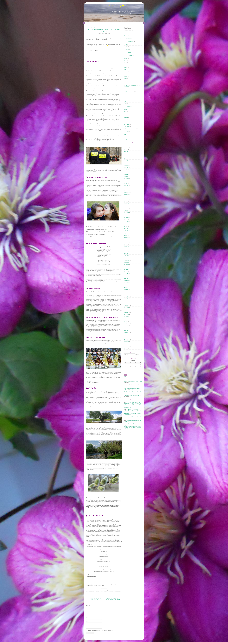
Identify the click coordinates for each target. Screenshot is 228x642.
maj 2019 (125, 294)
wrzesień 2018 (126, 312)
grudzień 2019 (126, 280)
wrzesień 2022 (126, 214)
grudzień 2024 (126, 174)
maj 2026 (125, 144)
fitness (125, 65)
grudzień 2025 (126, 153)
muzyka (125, 99)
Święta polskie (128, 38)
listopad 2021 (126, 233)
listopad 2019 (126, 282)
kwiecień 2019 (126, 296)
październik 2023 (127, 192)
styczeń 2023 (126, 208)
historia (125, 71)
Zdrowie (127, 49)
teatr (125, 134)
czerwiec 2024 (126, 181)
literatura (125, 80)
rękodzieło (126, 117)
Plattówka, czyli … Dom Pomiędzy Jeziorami (131, 395)
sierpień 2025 (126, 156)
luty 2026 (125, 149)
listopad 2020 (126, 257)
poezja (127, 131)
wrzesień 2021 (126, 235)
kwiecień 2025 (126, 165)
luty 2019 (125, 300)
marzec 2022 (126, 224)
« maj (125, 376)
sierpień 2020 (126, 264)
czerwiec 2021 (126, 242)
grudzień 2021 (126, 230)
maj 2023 (125, 201)
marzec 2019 (126, 298)
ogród (125, 103)
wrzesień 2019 (126, 287)
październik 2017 (127, 337)
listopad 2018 (126, 307)
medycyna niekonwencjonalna (129, 91)
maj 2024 (125, 183)
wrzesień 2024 (126, 176)
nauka (125, 101)
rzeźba (125, 122)
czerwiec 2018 (126, 319)
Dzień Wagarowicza (112, 589)
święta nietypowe (130, 41)
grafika (125, 69)
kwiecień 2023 (126, 203)
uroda (125, 136)
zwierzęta (125, 139)
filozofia (125, 62)
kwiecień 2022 (126, 221)
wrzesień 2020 (126, 262)
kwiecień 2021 (126, 246)
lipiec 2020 (126, 267)
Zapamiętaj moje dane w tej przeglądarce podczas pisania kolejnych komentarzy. (101, 630)
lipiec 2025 (126, 158)
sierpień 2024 (126, 178)
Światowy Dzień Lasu (90, 591)
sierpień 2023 (126, 194)
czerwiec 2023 (126, 199)
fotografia (125, 67)
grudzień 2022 (126, 210)
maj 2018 (125, 321)
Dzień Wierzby (118, 589)
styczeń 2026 (126, 151)
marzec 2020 (126, 276)
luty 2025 (125, 169)
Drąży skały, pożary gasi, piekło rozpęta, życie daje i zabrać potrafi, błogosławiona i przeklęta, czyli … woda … (113, 599)
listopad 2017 (126, 334)
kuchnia (125, 78)
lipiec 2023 (126, 196)
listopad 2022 (126, 212)
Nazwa (87, 617)
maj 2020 (125, 271)
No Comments (107, 33)
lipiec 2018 (126, 316)
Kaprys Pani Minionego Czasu (114, 5)
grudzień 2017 (126, 332)
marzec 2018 (126, 325)
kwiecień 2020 (126, 273)
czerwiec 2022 (126, 217)
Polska (125, 111)
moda (125, 96)
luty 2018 (125, 328)
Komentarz (88, 605)
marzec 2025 (126, 167)
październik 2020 (127, 260)
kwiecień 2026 (126, 147)
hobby (125, 74)
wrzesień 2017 (126, 339)
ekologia (102, 589)
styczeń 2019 (126, 303)
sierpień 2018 (126, 314)
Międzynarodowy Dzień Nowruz (93, 590)
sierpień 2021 (126, 237)
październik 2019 (127, 285)
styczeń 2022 (126, 228)
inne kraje (125, 76)
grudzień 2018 (126, 305)
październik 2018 (127, 309)
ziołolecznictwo (128, 94)
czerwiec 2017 (126, 346)
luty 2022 (125, 226)
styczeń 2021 (126, 253)
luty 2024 (125, 187)
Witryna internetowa (89, 626)
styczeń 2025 (126, 172)
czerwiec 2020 (126, 269)
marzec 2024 (126, 185)
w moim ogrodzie (129, 106)
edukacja (125, 46)
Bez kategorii (98, 589)
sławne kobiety (126, 124)
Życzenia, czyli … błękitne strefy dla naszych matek (133, 381)
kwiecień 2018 (126, 323)
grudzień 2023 (126, 190)
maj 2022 (125, 219)
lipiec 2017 (126, 343)
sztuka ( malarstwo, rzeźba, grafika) (130, 128)
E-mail (87, 621)
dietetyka (125, 44)
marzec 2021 (126, 248)
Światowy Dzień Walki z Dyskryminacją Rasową (103, 591)
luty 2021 (125, 251)
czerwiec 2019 (126, 291)
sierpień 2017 (126, 341)
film (124, 60)
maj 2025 (125, 162)
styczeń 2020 (126, 278)
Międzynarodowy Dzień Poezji (104, 590)
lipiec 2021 (126, 239)
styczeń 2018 (126, 330)
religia (125, 119)
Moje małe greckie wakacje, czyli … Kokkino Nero (132, 384)
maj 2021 (125, 244)
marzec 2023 (126, 205)
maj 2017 (125, 348)
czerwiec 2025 (126, 160)
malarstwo (126, 83)
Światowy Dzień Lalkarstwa (116, 590)
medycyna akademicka (128, 88)
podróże (125, 109)
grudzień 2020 (126, 255)
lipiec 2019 (126, 289)
